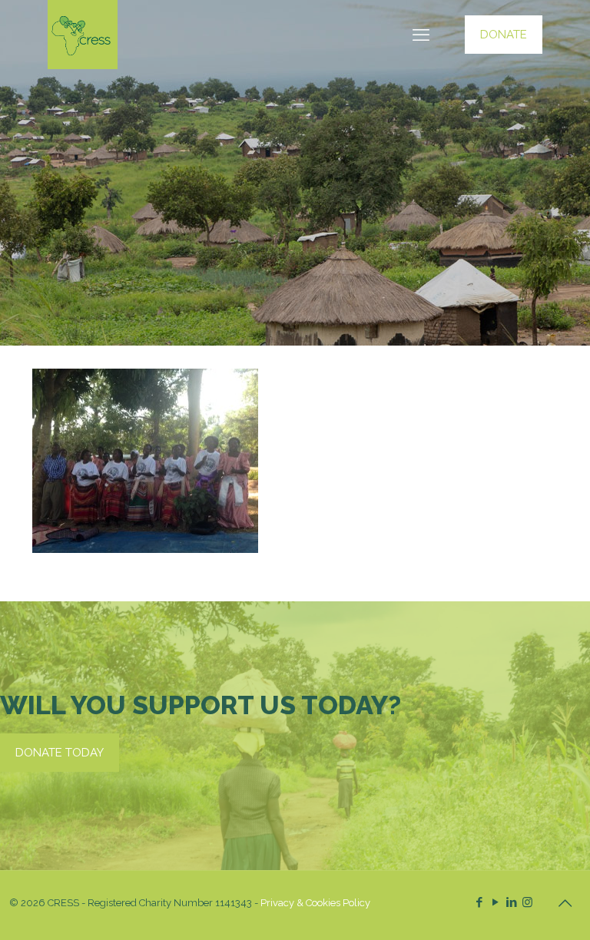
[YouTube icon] (495, 902)
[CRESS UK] (83, 34)
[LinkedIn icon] (511, 902)
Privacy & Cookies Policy (315, 903)
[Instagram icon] (527, 902)
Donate (503, 34)
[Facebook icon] (479, 902)
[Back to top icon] (565, 903)
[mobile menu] (421, 35)
